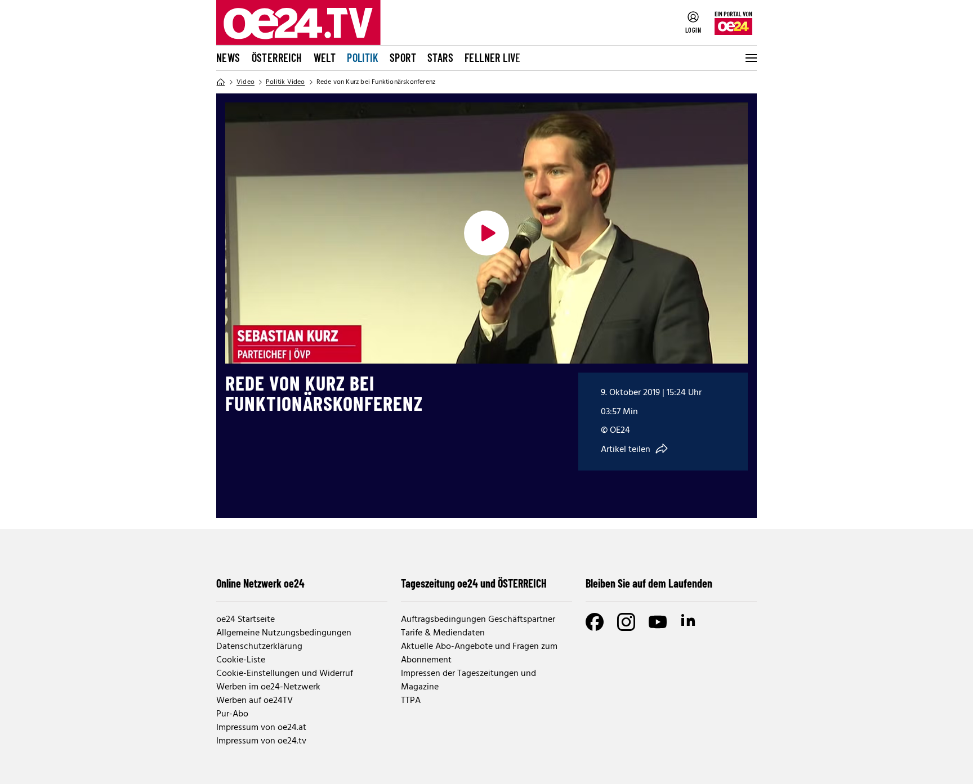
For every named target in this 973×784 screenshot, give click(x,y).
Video (245, 82)
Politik (362, 57)
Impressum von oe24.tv (261, 741)
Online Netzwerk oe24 (260, 583)
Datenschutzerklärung (259, 646)
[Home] (220, 82)
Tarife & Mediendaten (443, 633)
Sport (403, 57)
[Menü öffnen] (750, 57)
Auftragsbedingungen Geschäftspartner (478, 619)
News (228, 57)
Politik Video (285, 82)
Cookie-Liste (240, 660)
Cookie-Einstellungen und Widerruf (284, 673)
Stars (440, 57)
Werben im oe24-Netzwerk (268, 687)
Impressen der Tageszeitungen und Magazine (468, 680)
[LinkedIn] (689, 622)
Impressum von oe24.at (261, 727)
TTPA (411, 700)
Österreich (277, 57)
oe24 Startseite (245, 619)
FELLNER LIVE (493, 57)
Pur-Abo (232, 714)
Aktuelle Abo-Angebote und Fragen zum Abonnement (479, 653)
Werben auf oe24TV (254, 700)
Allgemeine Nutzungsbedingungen (283, 633)
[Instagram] (626, 622)
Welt (325, 57)
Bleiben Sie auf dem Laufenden (649, 583)
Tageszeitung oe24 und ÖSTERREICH (474, 583)
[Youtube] (658, 622)
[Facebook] (595, 622)
